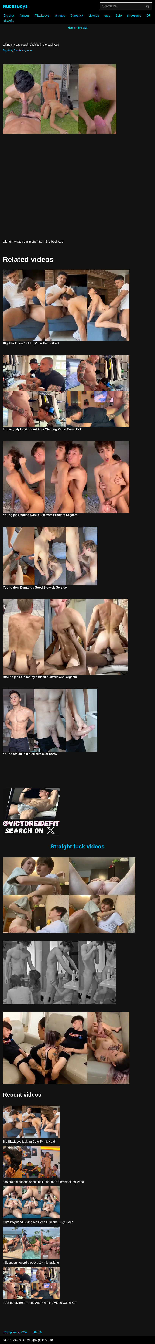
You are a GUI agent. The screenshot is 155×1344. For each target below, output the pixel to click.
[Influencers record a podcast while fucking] (31, 1243)
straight (8, 20)
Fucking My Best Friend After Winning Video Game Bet (42, 429)
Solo (118, 15)
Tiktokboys (42, 15)
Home (71, 27)
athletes (59, 15)
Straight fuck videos (77, 846)
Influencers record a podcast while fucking (31, 1262)
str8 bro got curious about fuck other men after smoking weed (43, 1181)
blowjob (93, 15)
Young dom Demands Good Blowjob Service (35, 587)
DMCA (37, 1332)
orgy (107, 15)
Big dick (9, 15)
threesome (134, 15)
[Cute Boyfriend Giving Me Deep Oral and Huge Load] (31, 1203)
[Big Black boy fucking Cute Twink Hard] (31, 1122)
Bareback (76, 15)
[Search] (148, 6)
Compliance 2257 (15, 1332)
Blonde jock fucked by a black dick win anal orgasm (40, 677)
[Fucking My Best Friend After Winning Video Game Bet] (31, 1283)
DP (148, 15)
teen (29, 50)
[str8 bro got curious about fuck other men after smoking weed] (31, 1162)
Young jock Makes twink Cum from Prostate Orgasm (40, 515)
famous (24, 15)
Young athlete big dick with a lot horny (30, 753)
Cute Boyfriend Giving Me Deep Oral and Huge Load (38, 1222)
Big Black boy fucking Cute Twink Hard (31, 343)
